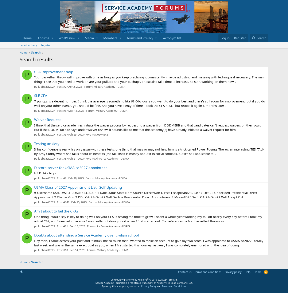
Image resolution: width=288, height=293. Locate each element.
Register (45, 45)
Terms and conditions (207, 272)
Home (27, 38)
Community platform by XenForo (144, 279)
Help (247, 272)
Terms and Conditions (174, 286)
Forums (43, 38)
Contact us (184, 272)
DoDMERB (101, 134)
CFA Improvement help (53, 71)
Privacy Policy (148, 286)
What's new (67, 38)
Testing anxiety (46, 143)
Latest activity (28, 45)
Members (110, 38)
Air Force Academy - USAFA (112, 158)
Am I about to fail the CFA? (56, 211)
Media (89, 38)
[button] (52, 38)
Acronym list (172, 38)
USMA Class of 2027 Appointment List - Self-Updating (78, 187)
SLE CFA (40, 95)
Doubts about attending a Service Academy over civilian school (86, 235)
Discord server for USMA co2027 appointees (70, 167)
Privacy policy (233, 272)
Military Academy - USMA (109, 87)
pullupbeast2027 (44, 87)
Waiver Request (47, 119)
